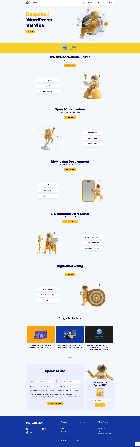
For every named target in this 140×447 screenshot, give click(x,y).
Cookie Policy (101, 428)
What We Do (90, 3)
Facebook (31, 428)
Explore (30, 31)
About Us (81, 3)
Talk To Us (109, 3)
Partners (63, 428)
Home (74, 3)
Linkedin (46, 428)
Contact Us (63, 431)
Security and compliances (104, 433)
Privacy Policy (101, 426)
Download (100, 405)
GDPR (99, 431)
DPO (44, 398)
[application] (94, 3)
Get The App (70, 169)
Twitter (30, 432)
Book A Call (70, 274)
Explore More (70, 65)
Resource (101, 3)
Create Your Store (70, 222)
